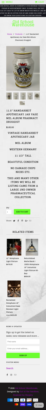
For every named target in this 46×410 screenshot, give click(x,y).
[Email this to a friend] (30, 220)
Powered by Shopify (23, 395)
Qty (7, 207)
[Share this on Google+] (26, 220)
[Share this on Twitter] (14, 220)
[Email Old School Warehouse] (15, 375)
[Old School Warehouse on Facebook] (7, 375)
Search (9, 368)
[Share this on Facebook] (18, 220)
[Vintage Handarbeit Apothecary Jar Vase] (23, 68)
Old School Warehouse (23, 23)
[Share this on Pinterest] (22, 220)
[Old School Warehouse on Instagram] (11, 375)
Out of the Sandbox (29, 391)
